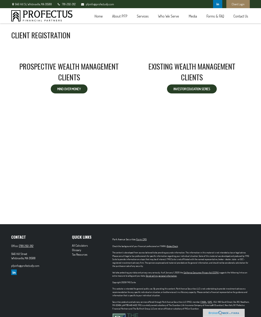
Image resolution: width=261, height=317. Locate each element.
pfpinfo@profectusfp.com (100, 4)
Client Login (238, 4)
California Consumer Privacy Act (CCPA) (201, 272)
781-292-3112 (69, 4)
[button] (98, 16)
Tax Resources (79, 254)
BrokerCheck (172, 246)
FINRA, (203, 301)
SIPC (210, 301)
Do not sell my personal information (161, 275)
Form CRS (141, 239)
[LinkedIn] (217, 4)
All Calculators (80, 245)
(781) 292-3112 (26, 246)
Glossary (76, 250)
